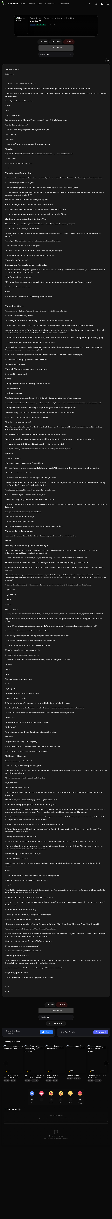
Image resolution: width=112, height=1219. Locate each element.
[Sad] (70, 1093)
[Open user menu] (108, 4)
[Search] (96, 4)
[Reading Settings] (107, 60)
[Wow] (61, 1093)
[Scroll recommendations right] (106, 1063)
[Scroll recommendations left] (6, 1063)
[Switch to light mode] (102, 4)
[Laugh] (51, 1093)
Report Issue (57, 48)
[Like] (32, 1093)
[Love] (42, 1093)
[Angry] (80, 1093)
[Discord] (90, 4)
